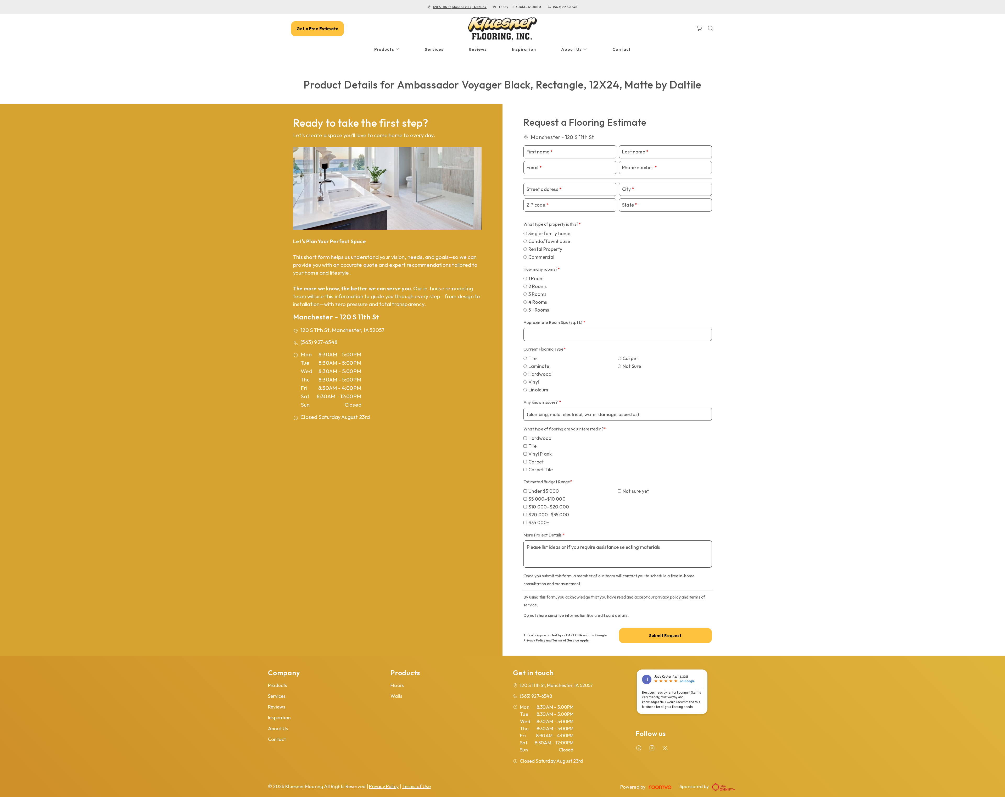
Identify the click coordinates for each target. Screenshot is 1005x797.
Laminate (538, 366)
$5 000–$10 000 (547, 499)
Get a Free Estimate (317, 28)
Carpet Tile (540, 470)
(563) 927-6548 (565, 7)
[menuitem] (387, 49)
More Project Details (542, 535)
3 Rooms (537, 294)
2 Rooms (537, 286)
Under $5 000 (543, 491)
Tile (532, 358)
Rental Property (545, 249)
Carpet (630, 358)
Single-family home (549, 233)
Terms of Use (416, 786)
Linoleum (538, 390)
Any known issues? (541, 402)
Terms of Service (565, 640)
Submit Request (665, 635)
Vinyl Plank (540, 454)
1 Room (536, 278)
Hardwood (540, 374)
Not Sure (632, 366)
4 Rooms (537, 302)
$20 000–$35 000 (548, 515)
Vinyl (533, 382)
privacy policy (668, 597)
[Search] (710, 28)
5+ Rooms (538, 310)
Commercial (541, 257)
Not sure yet (636, 491)
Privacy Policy (534, 640)
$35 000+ (539, 522)
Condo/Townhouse (549, 241)
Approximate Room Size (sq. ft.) (553, 322)
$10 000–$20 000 (548, 507)
